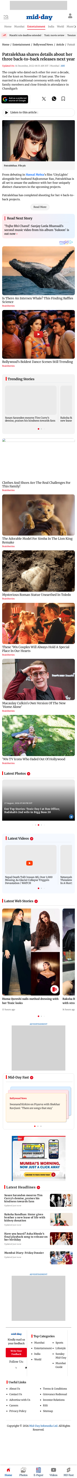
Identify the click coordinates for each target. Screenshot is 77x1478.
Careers (13, 1405)
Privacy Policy (17, 1411)
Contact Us (15, 1394)
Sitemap (48, 1411)
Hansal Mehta (35, 174)
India (37, 1353)
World (37, 1359)
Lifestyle (61, 1348)
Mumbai (39, 1342)
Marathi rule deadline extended (25, 35)
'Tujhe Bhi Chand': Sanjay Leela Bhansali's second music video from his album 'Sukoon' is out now (36, 229)
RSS (45, 1405)
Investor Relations (54, 1399)
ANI (63, 65)
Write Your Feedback (16, 1352)
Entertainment (43, 1348)
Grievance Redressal (55, 1394)
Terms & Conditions (55, 1388)
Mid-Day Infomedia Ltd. (43, 1425)
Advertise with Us (19, 1399)
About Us (14, 1388)
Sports (59, 1342)
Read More (39, 207)
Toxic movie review (54, 35)
